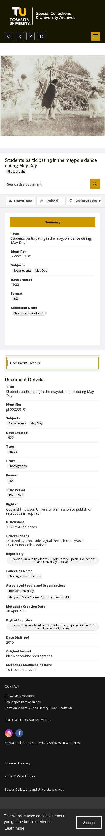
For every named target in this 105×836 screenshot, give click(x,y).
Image (13, 452)
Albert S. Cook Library (20, 776)
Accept (89, 823)
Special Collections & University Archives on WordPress (43, 743)
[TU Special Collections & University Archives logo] (44, 16)
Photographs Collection (29, 313)
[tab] (52, 222)
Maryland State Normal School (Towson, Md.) (39, 597)
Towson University (21, 591)
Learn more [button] (14, 828)
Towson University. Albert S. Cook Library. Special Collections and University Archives (53, 560)
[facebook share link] (19, 733)
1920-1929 (16, 495)
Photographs (16, 171)
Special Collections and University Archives (34, 789)
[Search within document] (95, 184)
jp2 (15, 298)
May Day (41, 270)
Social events (22, 270)
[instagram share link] (9, 733)
